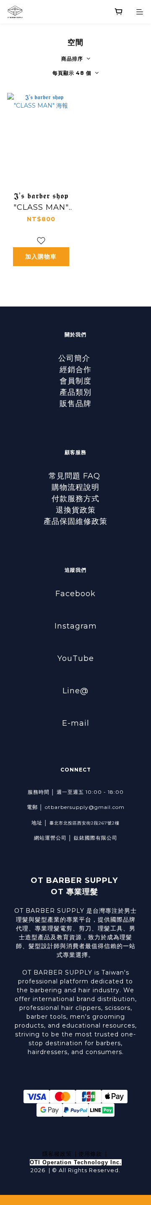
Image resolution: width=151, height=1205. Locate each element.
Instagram (76, 626)
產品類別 (75, 392)
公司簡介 (75, 358)
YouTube (75, 658)
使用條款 (90, 1153)
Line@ (75, 690)
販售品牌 (75, 403)
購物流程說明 (75, 487)
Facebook (75, 593)
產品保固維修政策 (75, 521)
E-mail (75, 723)
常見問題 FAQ (76, 476)
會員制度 (75, 381)
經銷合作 (75, 369)
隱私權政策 (57, 1153)
